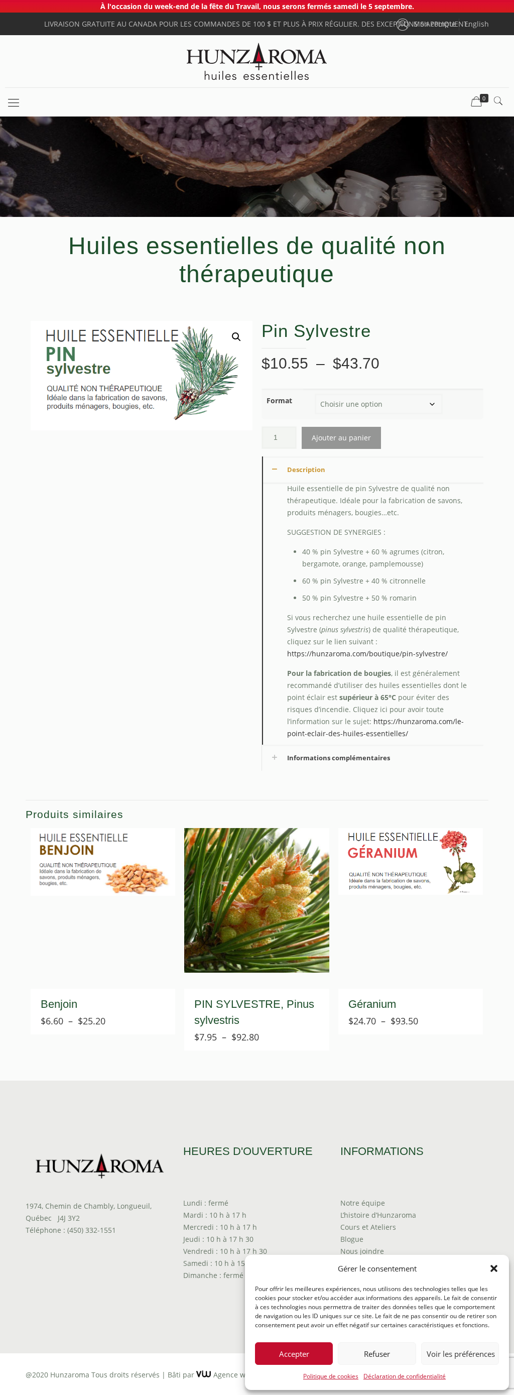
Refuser (377, 1354)
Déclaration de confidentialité (404, 1376)
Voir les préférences (461, 1354)
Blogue (351, 1239)
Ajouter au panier (341, 437)
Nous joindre (362, 1251)
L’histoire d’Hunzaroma (378, 1215)
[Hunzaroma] (257, 61)
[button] (494, 1268)
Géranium (372, 1004)
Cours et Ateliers (368, 1227)
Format (279, 400)
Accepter (294, 1354)
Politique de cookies (330, 1376)
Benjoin (59, 1004)
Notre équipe (362, 1203)
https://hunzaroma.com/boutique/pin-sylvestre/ (367, 653)
